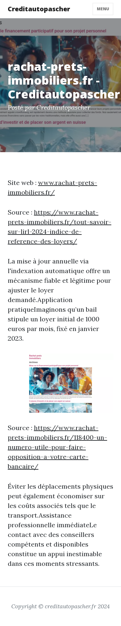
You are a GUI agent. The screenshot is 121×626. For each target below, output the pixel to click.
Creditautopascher (39, 9)
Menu (103, 9)
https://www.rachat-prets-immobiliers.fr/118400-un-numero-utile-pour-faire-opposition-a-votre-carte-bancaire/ (57, 447)
